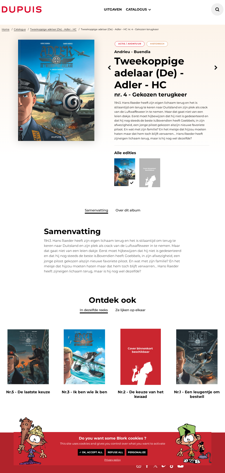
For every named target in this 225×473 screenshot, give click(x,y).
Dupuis (23, 9)
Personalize (137, 452)
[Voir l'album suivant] (216, 68)
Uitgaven (113, 9)
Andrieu (122, 52)
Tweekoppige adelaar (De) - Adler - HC (53, 29)
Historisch (157, 43)
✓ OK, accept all (91, 452)
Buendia (142, 52)
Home (5, 29)
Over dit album (128, 210)
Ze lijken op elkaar (130, 310)
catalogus (136, 9)
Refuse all (115, 452)
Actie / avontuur (129, 43)
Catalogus (20, 29)
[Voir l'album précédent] (109, 68)
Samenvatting (96, 210)
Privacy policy (112, 459)
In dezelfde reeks (94, 310)
